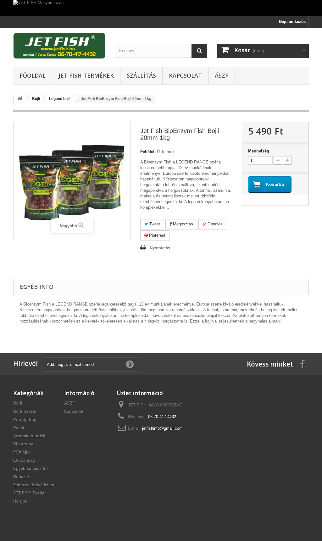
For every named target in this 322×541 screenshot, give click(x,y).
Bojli (17, 403)
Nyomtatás (160, 248)
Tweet (154, 224)
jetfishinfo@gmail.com (162, 428)
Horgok (20, 501)
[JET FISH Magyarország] (161, 8)
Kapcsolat (185, 75)
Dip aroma (23, 444)
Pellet (18, 427)
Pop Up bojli (25, 419)
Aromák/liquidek (29, 435)
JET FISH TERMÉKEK (86, 75)
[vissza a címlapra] (20, 99)
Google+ (214, 224)
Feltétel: (148, 151)
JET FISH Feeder (29, 493)
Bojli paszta (24, 411)
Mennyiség (258, 151)
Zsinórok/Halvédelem (33, 485)
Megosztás (182, 224)
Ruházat (21, 476)
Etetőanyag (24, 460)
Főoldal (32, 75)
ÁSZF (221, 75)
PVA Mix (21, 452)
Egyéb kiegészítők (31, 468)
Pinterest (156, 235)
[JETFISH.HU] (59, 46)
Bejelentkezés (292, 21)
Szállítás (141, 75)
